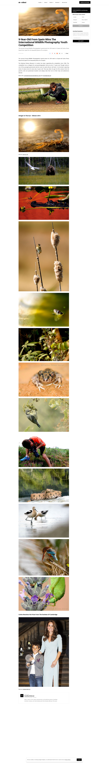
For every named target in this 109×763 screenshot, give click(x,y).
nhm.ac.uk (25, 154)
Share (67, 53)
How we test (64, 2)
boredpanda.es (47, 75)
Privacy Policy (67, 759)
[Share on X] (55, 53)
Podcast (83, 22)
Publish (51, 2)
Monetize (57, 2)
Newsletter (75, 22)
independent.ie (26, 689)
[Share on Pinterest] (52, 53)
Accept (79, 759)
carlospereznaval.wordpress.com (32, 75)
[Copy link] (62, 53)
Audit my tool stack (85, 2)
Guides (39, 2)
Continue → (81, 25)
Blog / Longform (84, 19)
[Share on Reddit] (57, 53)
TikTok (83, 17)
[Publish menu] (53, 2)
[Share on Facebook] (50, 53)
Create (45, 2)
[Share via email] (60, 53)
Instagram (75, 19)
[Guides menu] (42, 2)
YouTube (74, 17)
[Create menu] (48, 2)
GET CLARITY (81, 41)
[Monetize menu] (60, 2)
